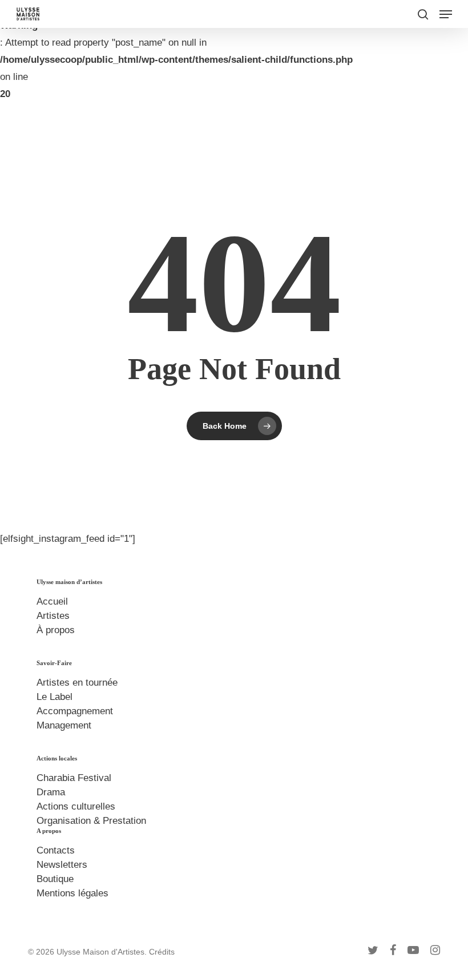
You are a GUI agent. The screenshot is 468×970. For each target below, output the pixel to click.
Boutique (55, 879)
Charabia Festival (74, 778)
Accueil (52, 601)
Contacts (56, 850)
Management (64, 725)
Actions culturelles (76, 806)
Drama (51, 792)
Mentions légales (72, 893)
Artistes (53, 616)
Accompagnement (75, 711)
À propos (56, 630)
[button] (445, 14)
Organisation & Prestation (91, 821)
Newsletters (62, 865)
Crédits (162, 951)
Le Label (54, 697)
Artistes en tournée (77, 682)
